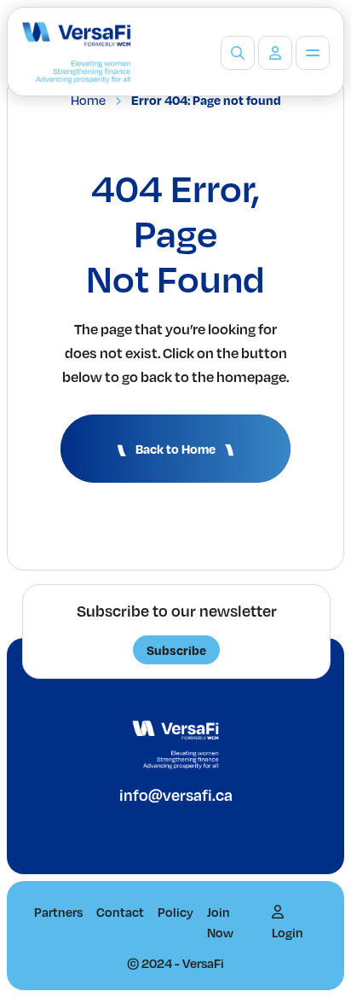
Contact (120, 911)
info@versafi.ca (176, 794)
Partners (58, 911)
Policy (175, 911)
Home (88, 99)
